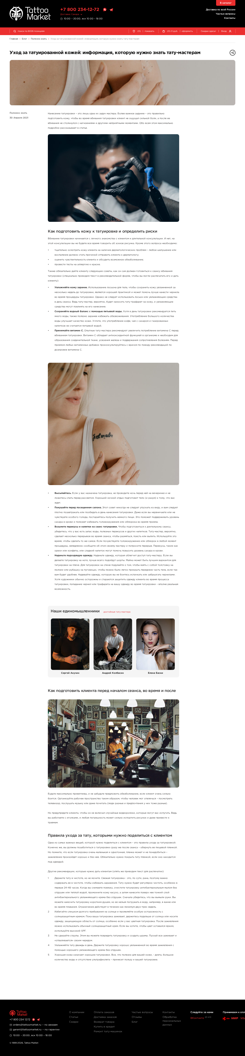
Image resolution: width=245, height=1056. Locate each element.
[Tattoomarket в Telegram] (111, 10)
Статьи (73, 1017)
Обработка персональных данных (172, 1021)
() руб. (172, 31)
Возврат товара (104, 1022)
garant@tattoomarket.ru (27, 1030)
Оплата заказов (104, 1012)
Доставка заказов (105, 1017)
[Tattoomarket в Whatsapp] (104, 10)
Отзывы (137, 1017)
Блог (135, 1022)
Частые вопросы (225, 14)
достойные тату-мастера (117, 612)
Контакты (229, 18)
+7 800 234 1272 (20, 1020)
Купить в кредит (104, 1027)
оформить (187, 31)
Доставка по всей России (220, 10)
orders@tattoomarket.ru (27, 1025)
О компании (76, 1012)
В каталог (226, 3)
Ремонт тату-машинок (108, 1032)
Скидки (73, 1022)
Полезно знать (18, 113)
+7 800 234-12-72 (79, 10)
